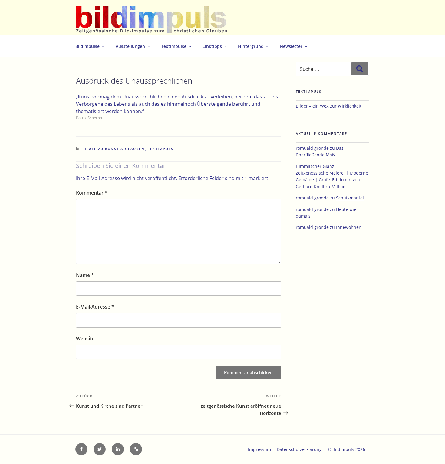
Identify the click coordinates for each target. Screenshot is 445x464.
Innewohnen (348, 227)
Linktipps (212, 46)
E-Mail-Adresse (95, 306)
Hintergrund (251, 46)
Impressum (259, 449)
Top (430, 449)
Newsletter (291, 46)
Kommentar (91, 192)
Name (85, 275)
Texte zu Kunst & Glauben (114, 148)
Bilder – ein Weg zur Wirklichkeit (328, 106)
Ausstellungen (130, 46)
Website (85, 338)
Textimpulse (173, 46)
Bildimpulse (87, 46)
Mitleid (338, 186)
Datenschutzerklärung (299, 449)
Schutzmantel (350, 198)
